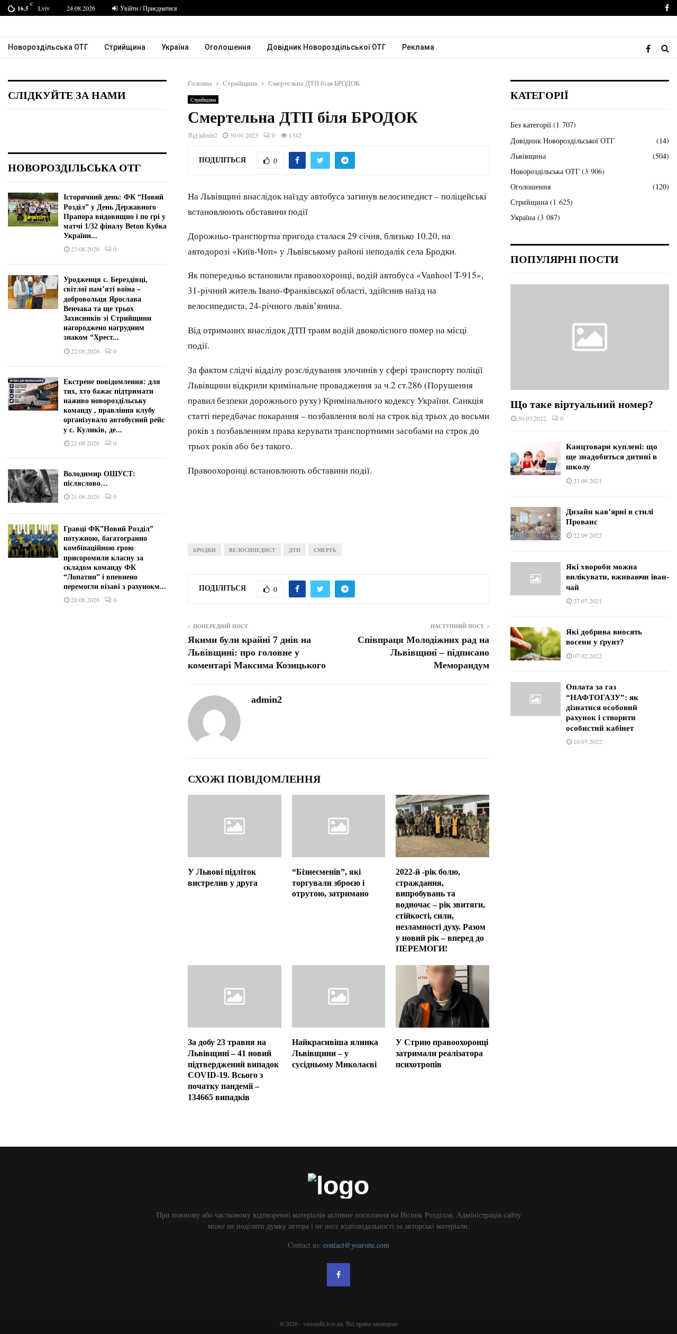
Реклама (418, 47)
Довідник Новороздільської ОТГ (326, 47)
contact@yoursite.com (356, 1245)
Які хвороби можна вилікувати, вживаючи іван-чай (617, 577)
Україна (175, 47)
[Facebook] (651, 48)
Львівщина (528, 156)
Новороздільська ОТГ (48, 47)
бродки (204, 549)
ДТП (294, 549)
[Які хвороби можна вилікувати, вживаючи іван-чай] (535, 578)
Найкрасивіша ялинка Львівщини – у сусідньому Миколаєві (335, 1053)
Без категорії (530, 125)
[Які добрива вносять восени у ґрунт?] (535, 643)
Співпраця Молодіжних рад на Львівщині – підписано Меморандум (423, 652)
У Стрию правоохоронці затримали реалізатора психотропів (442, 1053)
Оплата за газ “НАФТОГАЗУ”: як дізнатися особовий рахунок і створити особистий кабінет (602, 707)
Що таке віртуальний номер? (581, 404)
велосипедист (252, 549)
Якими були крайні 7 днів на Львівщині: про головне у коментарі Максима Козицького (257, 652)
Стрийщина (124, 47)
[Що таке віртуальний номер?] (589, 337)
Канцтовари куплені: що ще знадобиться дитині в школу (611, 456)
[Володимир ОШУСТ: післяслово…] (33, 486)
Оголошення (228, 47)
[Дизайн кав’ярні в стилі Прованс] (535, 523)
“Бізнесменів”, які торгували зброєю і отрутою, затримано (330, 883)
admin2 (208, 135)
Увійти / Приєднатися (147, 8)
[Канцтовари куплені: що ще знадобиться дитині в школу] (535, 458)
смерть (325, 549)
